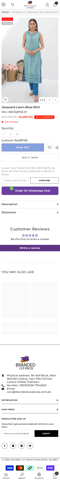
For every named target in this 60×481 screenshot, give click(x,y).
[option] (30, 60)
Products (17, 12)
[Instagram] (13, 446)
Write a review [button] (30, 248)
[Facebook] (5, 446)
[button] (49, 100)
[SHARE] (56, 147)
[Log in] (47, 4)
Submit (46, 433)
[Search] (13, 4)
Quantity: (8, 128)
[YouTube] (30, 446)
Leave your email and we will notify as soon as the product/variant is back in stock (28, 171)
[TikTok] (22, 446)
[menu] (3, 4)
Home (5, 12)
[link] (50, 147)
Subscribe (44, 180)
